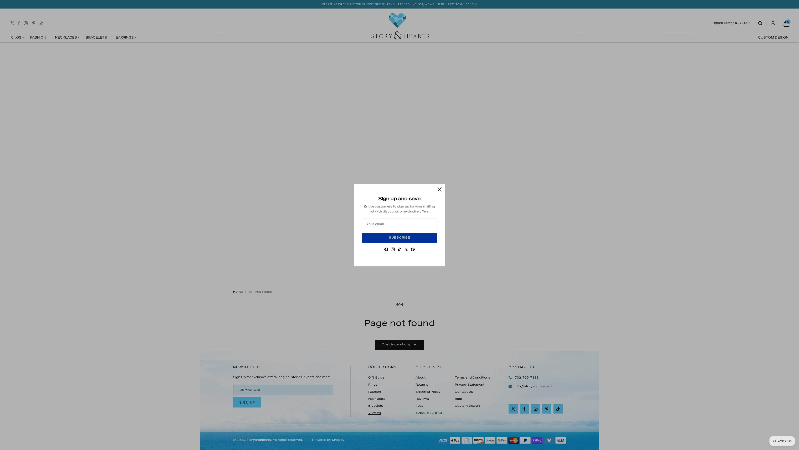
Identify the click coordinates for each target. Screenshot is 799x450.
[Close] (439, 189)
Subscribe (399, 237)
